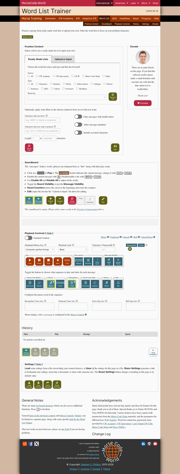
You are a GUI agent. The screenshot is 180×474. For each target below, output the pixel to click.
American (120, 3)
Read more (27, 37)
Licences (85, 469)
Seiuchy (113, 419)
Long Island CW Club (142, 423)
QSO (114, 18)
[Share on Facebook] (31, 444)
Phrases (109, 84)
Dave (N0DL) (119, 427)
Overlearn (69, 88)
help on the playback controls (42, 415)
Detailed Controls (41, 237)
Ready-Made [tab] (38, 59)
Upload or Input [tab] (63, 59)
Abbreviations (82, 84)
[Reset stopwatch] (130, 249)
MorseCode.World (34, 3)
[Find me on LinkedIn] (143, 444)
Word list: (32, 93)
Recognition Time (34, 301)
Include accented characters (96, 132)
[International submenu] (111, 3)
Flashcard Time (66, 301)
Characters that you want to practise (39, 126)
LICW (77, 76)
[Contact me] (155, 444)
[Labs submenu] (138, 3)
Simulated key (34, 245)
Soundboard (107, 23)
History (136, 23)
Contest (57, 88)
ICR (78, 18)
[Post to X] (36, 444)
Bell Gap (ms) (131, 301)
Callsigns (97, 84)
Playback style (64, 245)
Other (108, 76)
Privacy (74, 469)
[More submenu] (149, 3)
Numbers (56, 84)
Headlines (125, 18)
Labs (133, 3)
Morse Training (32, 18)
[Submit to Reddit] (25, 444)
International (103, 3)
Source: (31, 73)
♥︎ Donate (142, 103)
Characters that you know (35, 115)
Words (68, 84)
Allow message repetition (95, 124)
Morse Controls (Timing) (71, 415)
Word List (104, 18)
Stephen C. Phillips (91, 464)
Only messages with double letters (99, 116)
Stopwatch (131, 245)
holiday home (94, 454)
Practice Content (91, 23)
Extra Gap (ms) (98, 301)
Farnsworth (107, 245)
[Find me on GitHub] (149, 444)
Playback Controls (122, 23)
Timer (141, 245)
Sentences (34, 88)
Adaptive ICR (89, 18)
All (32, 76)
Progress (146, 18)
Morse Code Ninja (92, 76)
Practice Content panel (87, 209)
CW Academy (66, 18)
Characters (43, 84)
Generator (50, 18)
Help (156, 18)
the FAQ (65, 429)
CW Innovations (62, 76)
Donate (155, 23)
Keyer (136, 18)
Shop (155, 3)
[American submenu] (127, 3)
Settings (145, 23)
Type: (30, 80)
